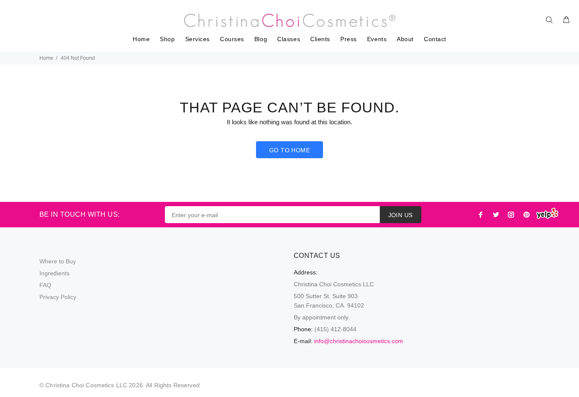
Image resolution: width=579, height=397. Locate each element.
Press (348, 39)
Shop (167, 39)
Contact (435, 39)
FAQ (45, 285)
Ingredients (54, 273)
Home (141, 39)
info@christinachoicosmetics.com (358, 341)
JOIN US (400, 215)
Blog (260, 39)
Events (377, 39)
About (405, 39)
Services (197, 39)
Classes (288, 39)
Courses (232, 39)
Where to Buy (57, 261)
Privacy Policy (57, 297)
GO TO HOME (289, 150)
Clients (320, 39)
